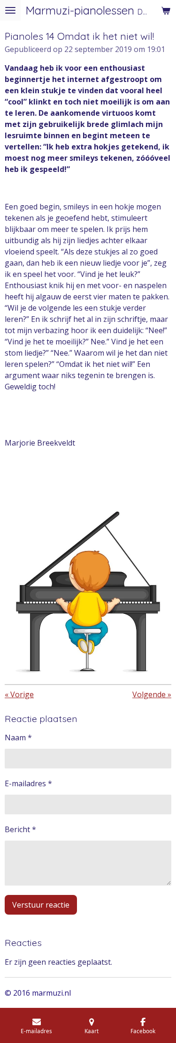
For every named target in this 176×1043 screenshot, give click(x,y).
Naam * (18, 737)
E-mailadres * (28, 783)
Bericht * (20, 829)
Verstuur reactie (40, 905)
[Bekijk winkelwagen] (165, 10)
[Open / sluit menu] (10, 10)
